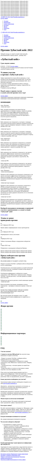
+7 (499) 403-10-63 (6, 32)
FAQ (5, 29)
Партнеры (6, 28)
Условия (6, 21)
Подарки (6, 25)
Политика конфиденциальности (9, 459)
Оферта (3, 456)
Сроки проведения (9, 24)
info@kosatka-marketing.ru (17, 17)
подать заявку (4, 18)
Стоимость (9, 455)
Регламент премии (6, 454)
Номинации (7, 22)
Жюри (5, 26)
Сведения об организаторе (12, 456)
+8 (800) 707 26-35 (5, 17)
